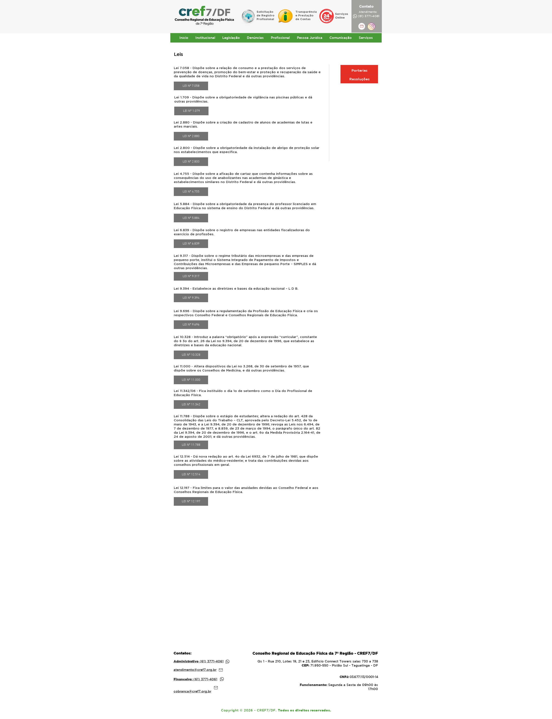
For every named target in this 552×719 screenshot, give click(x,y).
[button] (205, 38)
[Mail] (220, 670)
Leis (178, 54)
